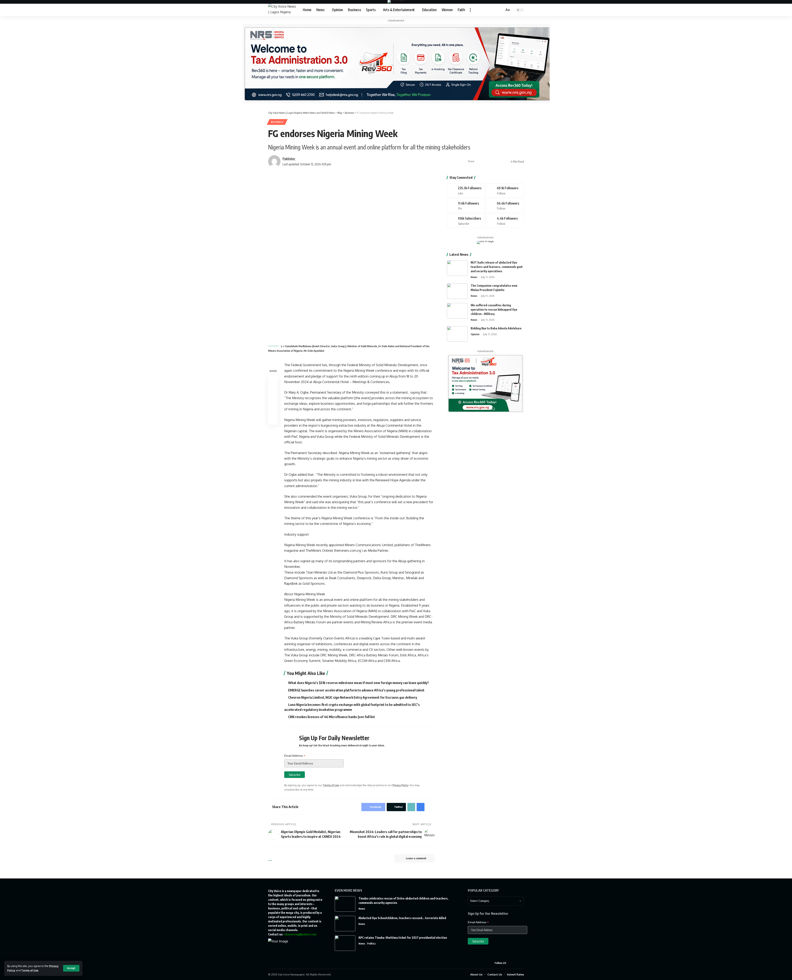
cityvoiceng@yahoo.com (300, 934)
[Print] (498, 161)
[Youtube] (466, 221)
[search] (500, 10)
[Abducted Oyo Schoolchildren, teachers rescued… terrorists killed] (345, 923)
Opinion (475, 334)
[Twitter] (505, 190)
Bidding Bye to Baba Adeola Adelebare (496, 328)
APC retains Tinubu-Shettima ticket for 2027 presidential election (402, 937)
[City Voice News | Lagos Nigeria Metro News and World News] (282, 10)
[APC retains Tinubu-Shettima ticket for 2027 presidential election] (345, 943)
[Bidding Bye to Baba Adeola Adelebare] (457, 334)
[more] (470, 10)
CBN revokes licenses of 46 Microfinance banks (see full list (331, 717)
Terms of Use (29, 970)
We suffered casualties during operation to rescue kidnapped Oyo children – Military (494, 309)
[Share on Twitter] (485, 161)
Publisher (289, 158)
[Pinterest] (466, 206)
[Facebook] (466, 190)
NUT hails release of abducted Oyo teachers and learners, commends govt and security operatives (497, 267)
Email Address (294, 756)
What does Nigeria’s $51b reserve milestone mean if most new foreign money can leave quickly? (358, 683)
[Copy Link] (491, 161)
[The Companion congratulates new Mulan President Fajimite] (457, 291)
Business (277, 121)
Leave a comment (416, 858)
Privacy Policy (400, 785)
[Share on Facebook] (479, 161)
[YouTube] (521, 963)
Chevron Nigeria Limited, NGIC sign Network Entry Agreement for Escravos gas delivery (352, 697)
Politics (371, 943)
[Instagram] (505, 206)
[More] (504, 161)
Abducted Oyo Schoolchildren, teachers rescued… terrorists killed (402, 918)
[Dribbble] (505, 221)
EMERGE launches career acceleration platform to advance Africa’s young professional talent (356, 690)
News (474, 277)
